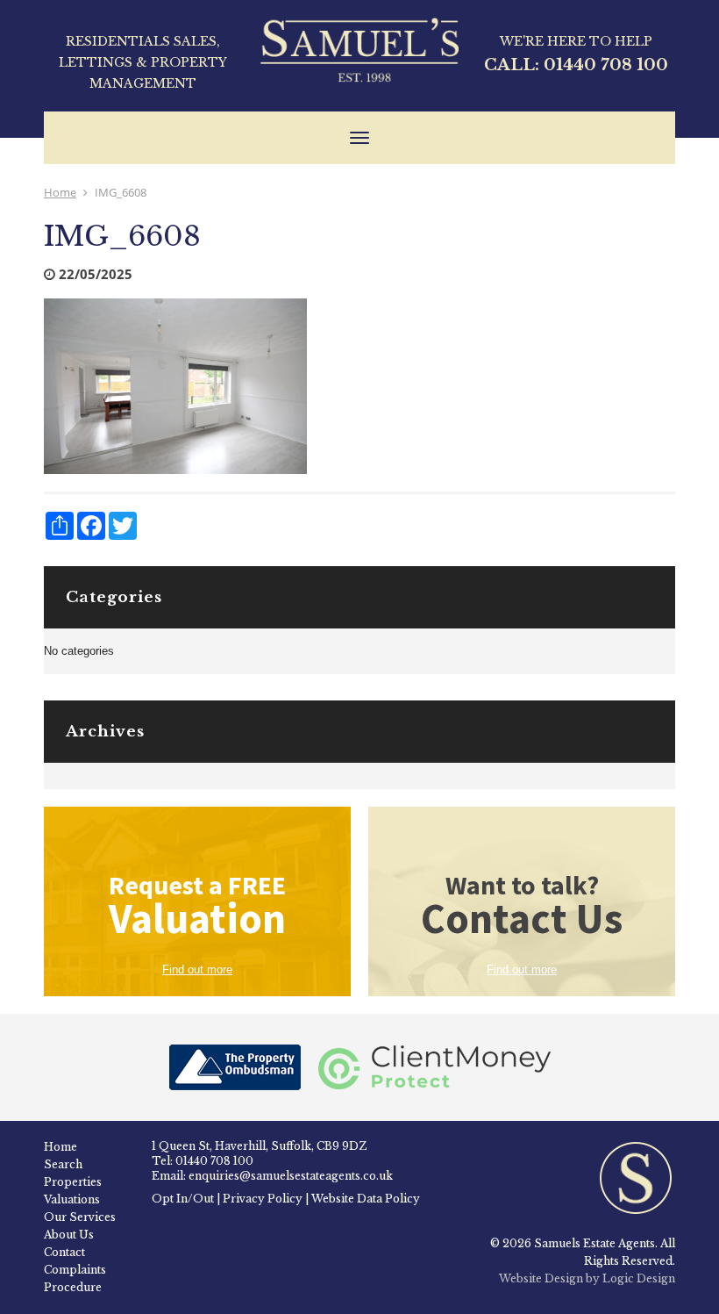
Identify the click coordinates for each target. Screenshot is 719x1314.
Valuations (72, 1199)
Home (60, 192)
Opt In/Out (183, 1198)
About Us (69, 1234)
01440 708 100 (606, 65)
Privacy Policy (263, 1198)
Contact (64, 1252)
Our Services (80, 1217)
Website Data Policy (365, 1198)
